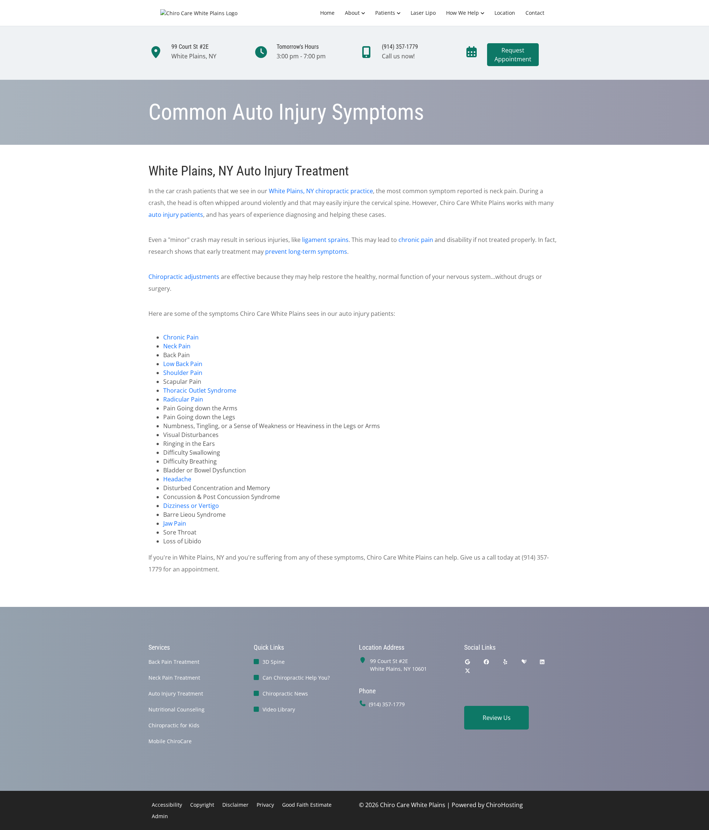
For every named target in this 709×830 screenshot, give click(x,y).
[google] (467, 662)
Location (504, 12)
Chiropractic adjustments (183, 277)
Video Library (279, 709)
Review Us (497, 718)
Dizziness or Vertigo (191, 506)
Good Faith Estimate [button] (307, 804)
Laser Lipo (423, 12)
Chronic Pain (181, 337)
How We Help (462, 12)
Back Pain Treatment (173, 661)
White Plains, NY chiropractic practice (321, 191)
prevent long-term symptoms (306, 251)
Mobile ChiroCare (170, 741)
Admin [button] (160, 816)
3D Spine (274, 661)
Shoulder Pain (182, 373)
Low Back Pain (182, 364)
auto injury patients (175, 215)
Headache (177, 479)
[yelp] (505, 662)
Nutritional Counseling (176, 709)
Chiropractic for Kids (173, 725)
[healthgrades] (524, 662)
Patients (385, 12)
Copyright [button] (202, 804)
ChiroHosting (504, 805)
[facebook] (486, 662)
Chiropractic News (285, 693)
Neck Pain (177, 346)
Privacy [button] (265, 804)
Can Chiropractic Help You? (296, 677)
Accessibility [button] (167, 804)
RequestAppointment (512, 54)
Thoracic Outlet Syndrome (199, 390)
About (352, 12)
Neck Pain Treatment (174, 677)
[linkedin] (542, 662)
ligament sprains (325, 240)
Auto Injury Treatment (175, 693)
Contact (534, 12)
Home (327, 12)
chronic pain (415, 240)
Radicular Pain (183, 399)
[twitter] (467, 670)
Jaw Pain (174, 523)
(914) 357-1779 (387, 704)
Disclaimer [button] (235, 804)
